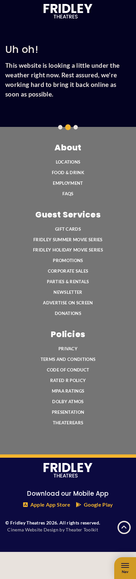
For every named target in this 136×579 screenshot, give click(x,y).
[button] (124, 527)
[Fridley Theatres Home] (68, 11)
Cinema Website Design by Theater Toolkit (52, 529)
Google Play (98, 504)
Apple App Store (50, 504)
